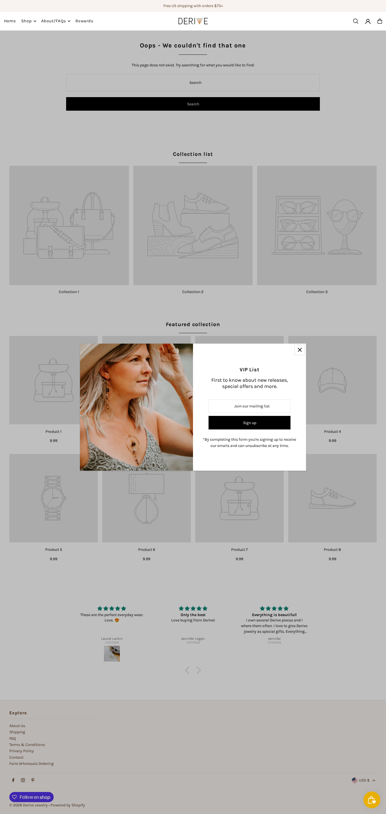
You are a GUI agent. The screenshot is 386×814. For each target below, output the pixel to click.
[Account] (367, 21)
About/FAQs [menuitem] (53, 21)
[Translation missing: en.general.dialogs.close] (300, 350)
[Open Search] (355, 21)
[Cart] (380, 21)
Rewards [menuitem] (84, 21)
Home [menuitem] (10, 21)
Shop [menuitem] (26, 21)
